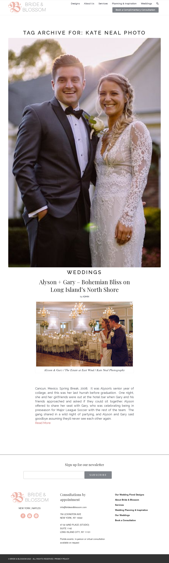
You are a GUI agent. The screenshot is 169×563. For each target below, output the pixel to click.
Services (119, 504)
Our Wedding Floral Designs (129, 494)
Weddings (84, 272)
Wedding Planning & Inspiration (131, 510)
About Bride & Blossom (127, 499)
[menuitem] (75, 3)
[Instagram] (29, 516)
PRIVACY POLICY (61, 558)
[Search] (157, 3)
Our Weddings (122, 515)
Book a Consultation (125, 520)
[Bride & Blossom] (29, 498)
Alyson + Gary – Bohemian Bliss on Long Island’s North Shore (84, 285)
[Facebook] (22, 516)
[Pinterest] (36, 516)
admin (86, 296)
